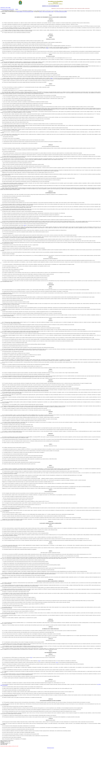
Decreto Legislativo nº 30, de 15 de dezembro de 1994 (25, 11)
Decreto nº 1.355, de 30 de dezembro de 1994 (46, 11)
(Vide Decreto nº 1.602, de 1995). (5, 7)
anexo (57, 662)
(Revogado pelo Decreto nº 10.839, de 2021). (7, 9)
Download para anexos (50, 747)
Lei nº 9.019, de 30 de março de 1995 (61, 11)
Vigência (16, 9)
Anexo (52, 78)
